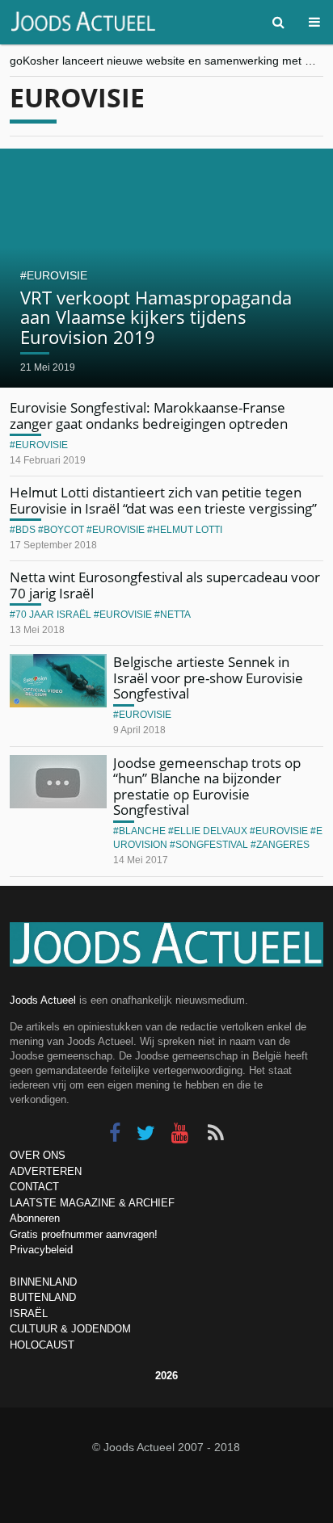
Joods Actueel (43, 1000)
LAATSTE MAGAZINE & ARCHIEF (92, 1203)
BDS (25, 529)
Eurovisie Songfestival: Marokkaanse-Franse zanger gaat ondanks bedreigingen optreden (149, 415)
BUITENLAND (43, 1297)
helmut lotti (187, 529)
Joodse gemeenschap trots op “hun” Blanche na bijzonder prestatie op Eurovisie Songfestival (207, 786)
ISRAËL (29, 1313)
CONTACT (34, 1187)
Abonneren (35, 1218)
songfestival (211, 844)
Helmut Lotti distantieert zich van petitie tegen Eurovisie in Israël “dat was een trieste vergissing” (163, 500)
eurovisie (57, 275)
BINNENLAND (43, 1282)
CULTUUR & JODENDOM (70, 1329)
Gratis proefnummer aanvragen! (84, 1234)
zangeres (283, 844)
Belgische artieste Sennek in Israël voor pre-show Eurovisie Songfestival (208, 677)
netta (175, 614)
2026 (166, 1376)
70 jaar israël (53, 614)
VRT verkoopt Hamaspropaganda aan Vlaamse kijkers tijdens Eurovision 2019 (156, 316)
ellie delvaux (210, 831)
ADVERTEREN (46, 1171)
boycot (64, 529)
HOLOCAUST (42, 1345)
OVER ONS (37, 1155)
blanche (142, 831)
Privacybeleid (41, 1250)
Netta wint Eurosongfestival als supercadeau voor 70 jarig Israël (165, 585)
